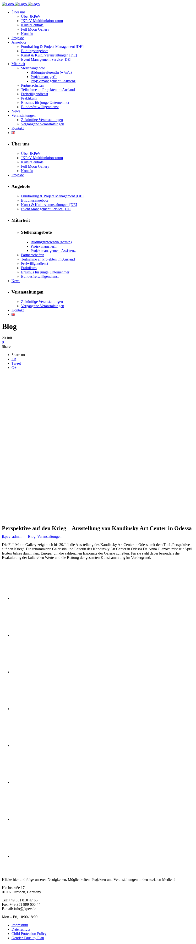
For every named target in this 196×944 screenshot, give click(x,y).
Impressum (19, 925)
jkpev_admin (12, 536)
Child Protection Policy (29, 934)
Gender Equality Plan (27, 938)
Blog (31, 536)
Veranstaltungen (49, 536)
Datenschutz (20, 929)
